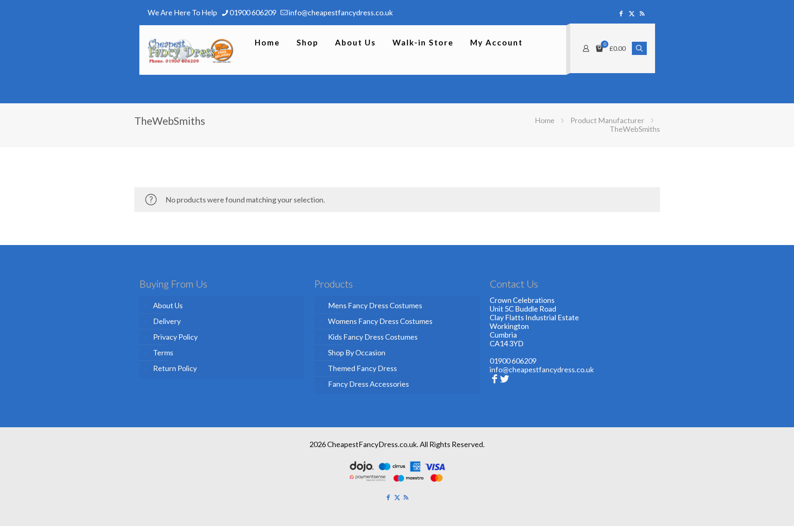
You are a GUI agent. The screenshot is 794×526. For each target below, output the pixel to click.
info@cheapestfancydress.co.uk (341, 12)
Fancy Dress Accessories (368, 383)
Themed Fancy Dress (362, 368)
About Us (168, 305)
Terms (163, 352)
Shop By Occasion (356, 352)
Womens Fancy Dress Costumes (380, 321)
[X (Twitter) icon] (632, 13)
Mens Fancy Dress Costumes (375, 305)
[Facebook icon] (621, 13)
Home (545, 120)
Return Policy (175, 368)
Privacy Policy (175, 336)
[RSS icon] (642, 13)
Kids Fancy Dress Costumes (373, 336)
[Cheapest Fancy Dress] (191, 50)
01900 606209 (253, 12)
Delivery (167, 321)
